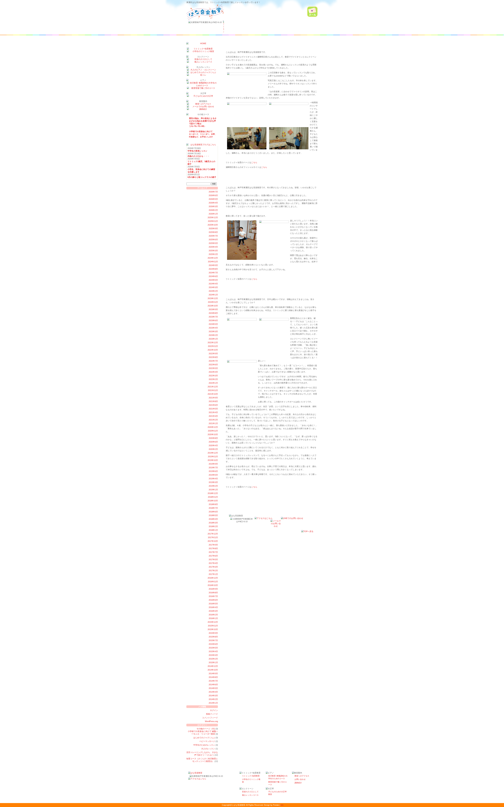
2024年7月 (213, 272)
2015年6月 (213, 644)
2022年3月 (213, 375)
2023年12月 (213, 298)
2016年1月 (213, 618)
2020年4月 (213, 445)
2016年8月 (213, 592)
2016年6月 (213, 600)
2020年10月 (213, 434)
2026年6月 (213, 195)
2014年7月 (213, 681)
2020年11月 (213, 431)
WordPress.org (211, 721)
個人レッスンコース (250, 795)
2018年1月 (213, 530)
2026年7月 (213, 192)
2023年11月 (213, 302)
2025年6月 (213, 239)
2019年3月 (213, 482)
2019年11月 (213, 456)
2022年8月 (213, 357)
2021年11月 (213, 390)
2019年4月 (213, 478)
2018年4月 (213, 519)
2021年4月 (213, 412)
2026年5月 (213, 199)
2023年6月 (213, 320)
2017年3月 (213, 567)
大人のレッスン (208, 748)
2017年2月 (213, 570)
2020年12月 (213, 427)
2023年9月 (213, 309)
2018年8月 (213, 504)
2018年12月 (213, 493)
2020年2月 (213, 449)
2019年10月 (213, 460)
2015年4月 (213, 651)
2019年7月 (213, 467)
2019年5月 (213, 475)
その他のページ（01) (205, 729)
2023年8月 (213, 313)
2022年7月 (213, 361)
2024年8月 (213, 269)
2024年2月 (213, 291)
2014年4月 (213, 692)
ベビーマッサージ (207, 741)
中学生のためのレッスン (204, 745)
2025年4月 (213, 247)
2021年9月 (213, 398)
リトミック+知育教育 (251, 776)
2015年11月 (213, 626)
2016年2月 (213, 615)
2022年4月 (213, 372)
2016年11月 (213, 581)
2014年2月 (213, 699)
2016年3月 (213, 611)
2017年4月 (213, 563)
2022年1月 (213, 383)
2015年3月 (213, 655)
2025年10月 (213, 225)
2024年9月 (213, 265)
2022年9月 (213, 353)
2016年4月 (213, 607)
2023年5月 (213, 324)
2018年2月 (213, 526)
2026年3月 (213, 206)
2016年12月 (213, 578)
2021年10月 (213, 394)
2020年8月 (213, 438)
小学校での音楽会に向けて (203, 134)
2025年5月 (213, 243)
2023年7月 (213, 317)
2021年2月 (213, 420)
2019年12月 (213, 453)
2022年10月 (213, 350)
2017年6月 (213, 556)
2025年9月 (213, 228)
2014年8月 (213, 677)
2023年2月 (213, 335)
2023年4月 (213, 328)
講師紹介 (298, 783)
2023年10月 (213, 306)
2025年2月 (213, 254)
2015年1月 (213, 662)
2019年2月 (213, 486)
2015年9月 (213, 633)
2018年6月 (213, 512)
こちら (254, 162)
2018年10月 (213, 501)
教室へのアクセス (302, 776)
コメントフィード (210, 718)
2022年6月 (213, 364)
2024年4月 (213, 284)
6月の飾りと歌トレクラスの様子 (202, 177)
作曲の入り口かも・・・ (198, 156)
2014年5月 (213, 688)
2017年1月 (213, 574)
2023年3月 (213, 331)
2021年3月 (213, 416)
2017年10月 (213, 541)
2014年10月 (213, 670)
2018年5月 (213, 515)
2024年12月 (213, 258)
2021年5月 (213, 409)
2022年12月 (213, 342)
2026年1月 (213, 214)
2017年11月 (213, 537)
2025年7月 (213, 236)
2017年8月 (213, 548)
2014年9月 (213, 673)
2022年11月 (213, 346)
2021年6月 (213, 405)
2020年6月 (213, 442)
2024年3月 (213, 287)
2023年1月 (213, 339)
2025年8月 (213, 232)
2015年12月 (213, 622)
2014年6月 (213, 684)
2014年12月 (213, 666)
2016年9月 (213, 589)
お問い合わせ (300, 779)
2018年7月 (213, 508)
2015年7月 (213, 640)
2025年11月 (213, 221)
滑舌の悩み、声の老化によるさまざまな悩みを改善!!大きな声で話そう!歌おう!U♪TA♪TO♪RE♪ (203, 122)
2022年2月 (213, 379)
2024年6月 (213, 276)
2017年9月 (213, 545)
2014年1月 (213, 703)
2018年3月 (213, 523)
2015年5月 (213, 648)
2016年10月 (213, 585)
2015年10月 (213, 629)
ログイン (214, 710)
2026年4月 (213, 203)
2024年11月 (213, 261)
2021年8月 (213, 401)
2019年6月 (213, 471)
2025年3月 (213, 250)
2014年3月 (213, 695)
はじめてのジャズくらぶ (204, 737)
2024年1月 (213, 295)
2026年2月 (213, 210)
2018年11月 (213, 497)
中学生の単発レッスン (197, 151)
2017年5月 (213, 559)
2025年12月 (213, 217)
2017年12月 (213, 534)
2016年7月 (213, 596)
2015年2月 (213, 659)
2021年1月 (213, 423)
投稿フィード (212, 714)
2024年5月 (213, 280)
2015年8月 (213, 637)
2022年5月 (213, 368)
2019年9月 (213, 464)
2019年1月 (213, 489)
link (282, 805)
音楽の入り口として (250, 792)
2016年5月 (213, 603)
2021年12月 (213, 387)
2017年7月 (213, 552)
